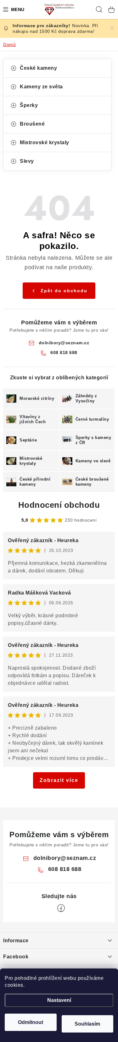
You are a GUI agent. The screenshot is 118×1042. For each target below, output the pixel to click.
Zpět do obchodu (64, 290)
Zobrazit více (59, 780)
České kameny (38, 68)
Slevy (27, 161)
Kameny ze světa (41, 86)
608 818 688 (63, 352)
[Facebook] (61, 908)
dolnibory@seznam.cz (64, 342)
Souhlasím (87, 1024)
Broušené (32, 124)
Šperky (29, 105)
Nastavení (59, 1000)
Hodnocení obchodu (59, 505)
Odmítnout (30, 1022)
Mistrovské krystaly (44, 142)
